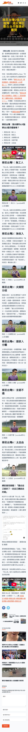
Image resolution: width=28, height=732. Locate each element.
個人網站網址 (6, 720)
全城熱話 (9, 15)
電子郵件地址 (6, 715)
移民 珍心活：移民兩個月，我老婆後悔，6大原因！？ (13, 82)
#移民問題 (10, 601)
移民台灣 (9, 36)
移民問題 (14, 36)
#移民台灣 (11, 598)
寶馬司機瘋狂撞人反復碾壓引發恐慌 (13, 681)
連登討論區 (16, 112)
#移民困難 (19, 598)
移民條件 (19, 15)
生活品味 (14, 15)
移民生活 (19, 36)
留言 (4, 696)
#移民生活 (17, 601)
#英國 (6, 598)
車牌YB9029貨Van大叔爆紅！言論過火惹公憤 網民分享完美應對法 (13, 646)
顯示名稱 (5, 710)
